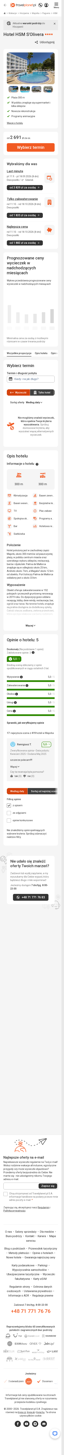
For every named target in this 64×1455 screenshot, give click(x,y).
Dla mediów (47, 1231)
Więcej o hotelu (15, 123)
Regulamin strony (20, 1286)
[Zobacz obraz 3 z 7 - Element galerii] (36, 89)
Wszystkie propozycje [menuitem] (19, 353)
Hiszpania (25, 13)
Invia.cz (22, 1412)
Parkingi (43, 1265)
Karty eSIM (40, 1279)
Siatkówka (19, 533)
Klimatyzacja (20, 495)
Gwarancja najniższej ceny (40, 1257)
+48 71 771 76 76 (31, 1311)
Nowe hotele (14, 1257)
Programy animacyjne (47, 518)
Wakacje (13, 13)
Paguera (46, 13)
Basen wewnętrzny (21, 503)
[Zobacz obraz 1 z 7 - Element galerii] (13, 89)
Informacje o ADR (19, 1295)
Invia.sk (31, 1412)
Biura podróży (14, 1236)
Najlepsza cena (17, 226)
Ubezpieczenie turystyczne (23, 1274)
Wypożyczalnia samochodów (29, 1269)
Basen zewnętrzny (47, 495)
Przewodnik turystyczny (42, 1248)
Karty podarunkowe (23, 1265)
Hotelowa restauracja (47, 526)
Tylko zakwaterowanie (22, 199)
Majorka (36, 13)
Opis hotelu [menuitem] (41, 353)
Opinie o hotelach (43, 1253)
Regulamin (43, 1207)
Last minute (15, 171)
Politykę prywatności (14, 1210)
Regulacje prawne (42, 1295)
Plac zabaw (45, 511)
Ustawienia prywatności (38, 1291)
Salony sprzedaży (26, 1231)
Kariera (42, 1236)
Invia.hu (40, 1412)
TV (15, 511)
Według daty (17, 791)
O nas (9, 1231)
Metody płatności (19, 1253)
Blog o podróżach (15, 1248)
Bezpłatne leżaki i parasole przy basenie (47, 503)
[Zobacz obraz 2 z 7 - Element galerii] (25, 89)
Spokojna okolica (21, 518)
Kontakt (30, 1236)
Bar (15, 526)
